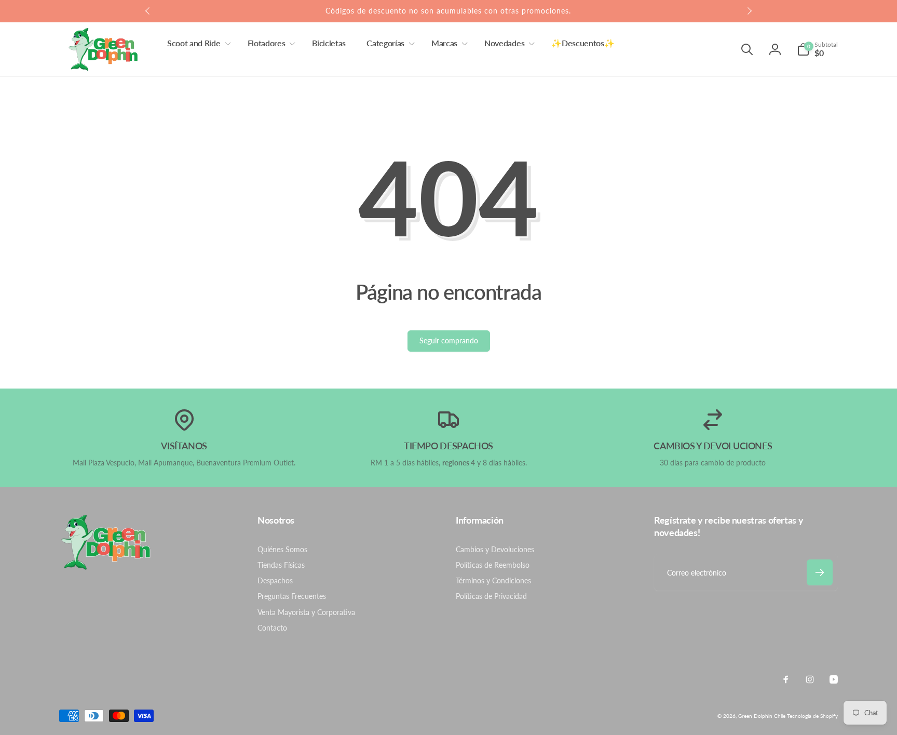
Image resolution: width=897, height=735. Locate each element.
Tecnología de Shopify (812, 716)
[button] (197, 43)
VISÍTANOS (184, 445)
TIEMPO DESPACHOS (448, 445)
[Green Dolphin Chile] (106, 567)
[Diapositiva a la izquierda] (148, 11)
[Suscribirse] (820, 572)
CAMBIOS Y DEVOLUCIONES (713, 445)
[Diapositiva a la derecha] (749, 11)
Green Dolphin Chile (761, 716)
